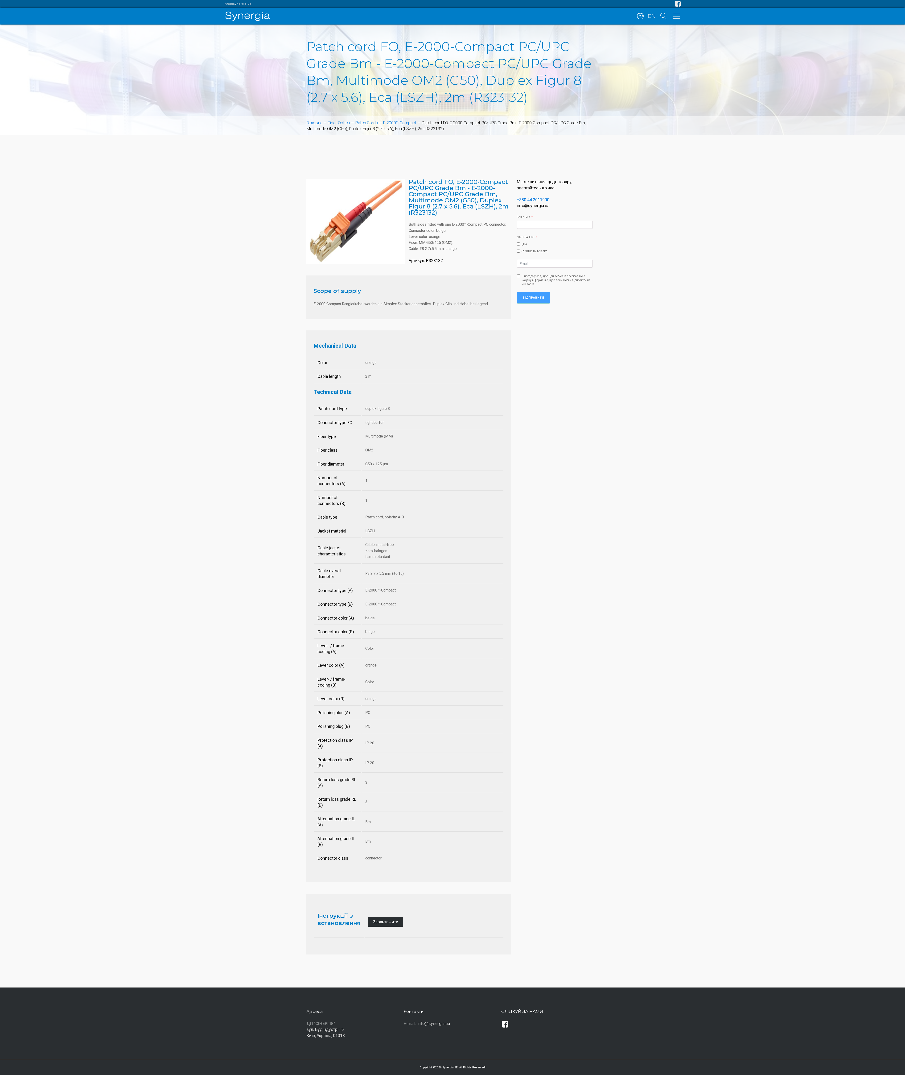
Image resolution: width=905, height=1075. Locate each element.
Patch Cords (366, 122)
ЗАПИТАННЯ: (525, 237)
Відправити (533, 297)
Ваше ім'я (523, 217)
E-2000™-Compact (399, 122)
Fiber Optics (339, 122)
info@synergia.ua (238, 3)
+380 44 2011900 (533, 199)
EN (651, 16)
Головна (314, 122)
